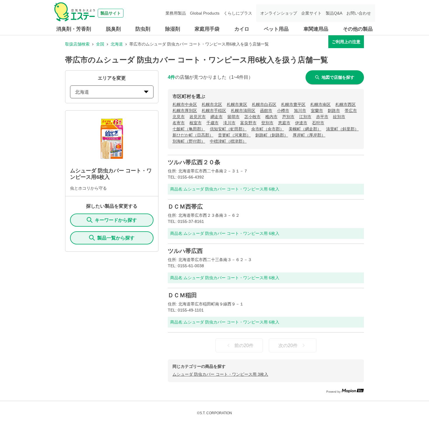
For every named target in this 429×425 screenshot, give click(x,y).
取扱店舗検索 (77, 44)
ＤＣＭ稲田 (182, 295)
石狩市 (318, 122)
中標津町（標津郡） (228, 141)
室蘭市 (317, 110)
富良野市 (248, 122)
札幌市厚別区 (184, 110)
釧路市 (334, 110)
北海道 (117, 44)
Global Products (204, 13)
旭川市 (300, 110)
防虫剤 (142, 29)
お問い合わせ (358, 13)
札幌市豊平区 (293, 104)
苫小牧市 (252, 116)
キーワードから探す (116, 220)
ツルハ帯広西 (185, 251)
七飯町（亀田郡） (188, 129)
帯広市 (351, 110)
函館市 (266, 110)
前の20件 (244, 345)
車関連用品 (316, 29)
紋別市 (339, 116)
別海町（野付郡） (188, 141)
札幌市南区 (320, 104)
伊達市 (301, 122)
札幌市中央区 (184, 104)
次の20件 (288, 345)
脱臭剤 (113, 29)
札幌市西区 (345, 104)
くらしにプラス (238, 13)
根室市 (195, 122)
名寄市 (178, 122)
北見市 (178, 116)
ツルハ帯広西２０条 (194, 162)
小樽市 (283, 110)
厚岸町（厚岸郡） (309, 135)
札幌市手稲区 (214, 110)
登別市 (267, 122)
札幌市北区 (212, 104)
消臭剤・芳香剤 (73, 29)
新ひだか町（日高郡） (192, 135)
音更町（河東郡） (234, 135)
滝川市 (229, 122)
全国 (100, 44)
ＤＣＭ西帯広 (185, 206)
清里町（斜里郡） (342, 129)
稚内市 (271, 116)
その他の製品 (358, 29)
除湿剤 (172, 29)
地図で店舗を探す (338, 77)
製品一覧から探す (116, 237)
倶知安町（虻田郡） (228, 129)
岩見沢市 (197, 116)
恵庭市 (284, 122)
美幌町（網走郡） (305, 129)
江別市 (305, 116)
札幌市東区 (237, 104)
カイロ (241, 29)
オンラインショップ (278, 13)
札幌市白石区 (264, 104)
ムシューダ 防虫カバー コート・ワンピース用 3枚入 (220, 374)
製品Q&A (334, 13)
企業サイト (311, 13)
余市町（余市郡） (267, 129)
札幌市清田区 (243, 110)
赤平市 (322, 116)
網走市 (216, 116)
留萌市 (233, 116)
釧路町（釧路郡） (271, 135)
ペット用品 (276, 29)
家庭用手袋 (207, 29)
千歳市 (212, 122)
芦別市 (288, 116)
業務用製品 (175, 13)
